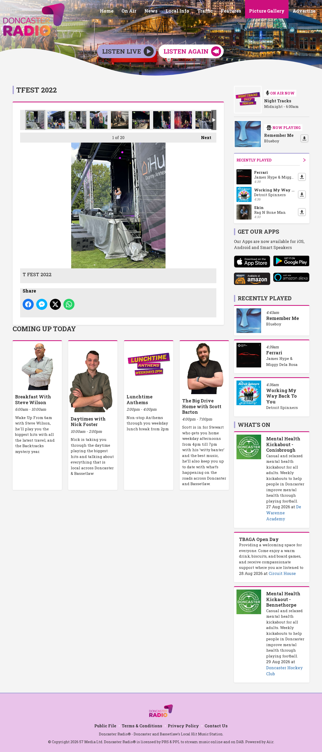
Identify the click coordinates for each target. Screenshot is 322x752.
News (150, 11)
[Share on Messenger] (41, 304)
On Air (129, 11)
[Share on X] (55, 304)
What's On (254, 424)
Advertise (304, 11)
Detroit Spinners (282, 407)
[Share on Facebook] (28, 304)
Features (231, 11)
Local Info (177, 11)
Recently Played (253, 160)
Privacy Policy (183, 725)
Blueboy (273, 323)
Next (203, 137)
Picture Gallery (267, 11)
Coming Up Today (44, 328)
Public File (105, 725)
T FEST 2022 (35, 120)
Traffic (205, 11)
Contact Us (216, 725)
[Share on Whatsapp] (68, 304)
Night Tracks (277, 100)
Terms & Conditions (142, 725)
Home (106, 11)
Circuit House (282, 573)
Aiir (269, 741)
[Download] (304, 138)
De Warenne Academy (283, 512)
